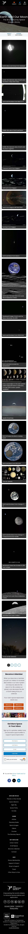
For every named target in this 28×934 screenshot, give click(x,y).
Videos (14, 828)
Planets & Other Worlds (14, 799)
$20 (8, 708)
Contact (14, 852)
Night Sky (14, 805)
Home (14, 773)
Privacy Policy (23, 756)
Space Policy (14, 808)
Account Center (9, 906)
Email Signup (14, 846)
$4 (8, 705)
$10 (19, 705)
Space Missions (14, 802)
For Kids (14, 811)
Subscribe (14, 753)
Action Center (14, 843)
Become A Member (14, 849)
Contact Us (19, 906)
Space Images (14, 825)
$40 (19, 708)
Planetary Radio (14, 822)
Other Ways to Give (14, 872)
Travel (14, 869)
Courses (14, 831)
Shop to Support (14, 866)
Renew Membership (14, 860)
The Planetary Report (14, 834)
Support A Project (14, 863)
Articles (14, 819)
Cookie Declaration (14, 928)
